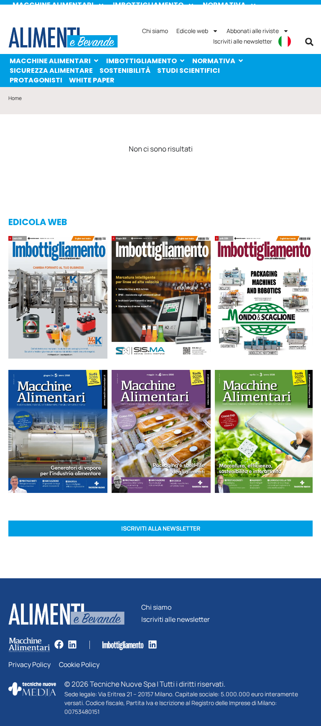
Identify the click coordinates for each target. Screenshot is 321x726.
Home (15, 98)
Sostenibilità (124, 70)
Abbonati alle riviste (253, 31)
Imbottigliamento (141, 61)
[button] (309, 42)
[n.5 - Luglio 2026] (57, 299)
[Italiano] (284, 41)
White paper (92, 80)
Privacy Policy (29, 665)
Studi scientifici (188, 70)
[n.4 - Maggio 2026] (161, 299)
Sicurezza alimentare (51, 70)
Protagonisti (36, 80)
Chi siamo (155, 31)
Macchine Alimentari (50, 61)
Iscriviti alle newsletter (242, 41)
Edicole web (192, 31)
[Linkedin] (72, 644)
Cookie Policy (79, 665)
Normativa (213, 61)
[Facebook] (59, 644)
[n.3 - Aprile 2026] (264, 299)
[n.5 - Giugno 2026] (57, 432)
